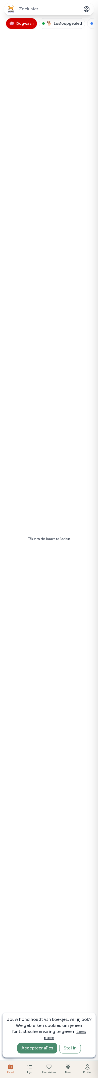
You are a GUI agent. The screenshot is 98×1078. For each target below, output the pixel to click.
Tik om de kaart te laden (49, 539)
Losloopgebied (64, 23)
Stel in (70, 1048)
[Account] (86, 9)
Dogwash (21, 23)
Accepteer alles (37, 1048)
